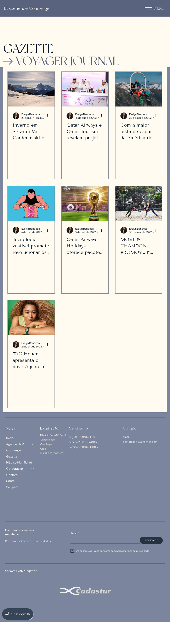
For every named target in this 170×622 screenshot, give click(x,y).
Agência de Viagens (17, 444)
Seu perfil (12, 487)
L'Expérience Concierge (26, 8)
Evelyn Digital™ (26, 570)
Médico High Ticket (19, 462)
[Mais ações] (48, 115)
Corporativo (14, 468)
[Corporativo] (33, 469)
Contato (12, 475)
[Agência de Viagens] (33, 444)
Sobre (10, 481)
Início (9, 438)
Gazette (11, 456)
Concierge (13, 450)
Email (74, 533)
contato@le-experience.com (140, 441)
